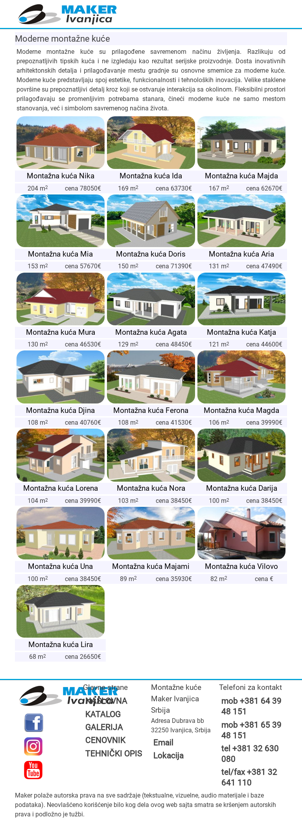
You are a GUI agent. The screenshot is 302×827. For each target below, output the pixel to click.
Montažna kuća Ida (151, 175)
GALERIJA (104, 727)
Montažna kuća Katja (241, 332)
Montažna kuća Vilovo (241, 566)
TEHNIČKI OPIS (113, 753)
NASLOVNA (106, 701)
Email (163, 742)
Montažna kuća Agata (151, 332)
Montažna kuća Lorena (60, 488)
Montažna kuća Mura (60, 332)
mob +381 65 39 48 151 (251, 730)
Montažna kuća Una (60, 566)
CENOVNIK (105, 740)
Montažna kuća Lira (60, 644)
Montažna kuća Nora (151, 488)
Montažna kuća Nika (60, 175)
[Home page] (67, 15)
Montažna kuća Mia (60, 254)
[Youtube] (33, 770)
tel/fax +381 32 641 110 (249, 777)
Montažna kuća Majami (151, 566)
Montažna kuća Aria (241, 254)
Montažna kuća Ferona (150, 410)
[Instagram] (33, 746)
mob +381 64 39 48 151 (251, 706)
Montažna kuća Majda (241, 175)
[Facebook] (33, 722)
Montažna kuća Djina (60, 410)
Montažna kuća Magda (241, 410)
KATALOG (103, 714)
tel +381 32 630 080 (250, 754)
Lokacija (168, 755)
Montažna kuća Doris (151, 254)
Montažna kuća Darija (241, 488)
